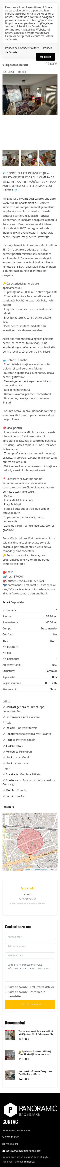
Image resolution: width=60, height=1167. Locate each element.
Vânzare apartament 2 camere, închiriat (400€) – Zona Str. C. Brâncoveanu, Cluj (35, 1032)
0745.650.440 (11, 1143)
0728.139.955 (12, 1137)
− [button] (7, 822)
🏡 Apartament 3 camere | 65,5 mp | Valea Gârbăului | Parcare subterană (34, 1053)
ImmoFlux (29, 1161)
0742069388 (27, 899)
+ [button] (7, 817)
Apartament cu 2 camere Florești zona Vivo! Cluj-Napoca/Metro (35, 1072)
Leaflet (27, 869)
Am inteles (45, 57)
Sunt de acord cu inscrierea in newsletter (26, 994)
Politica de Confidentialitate (22, 48)
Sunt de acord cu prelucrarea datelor (31, 987)
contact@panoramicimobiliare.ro (23, 1150)
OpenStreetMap (40, 869)
